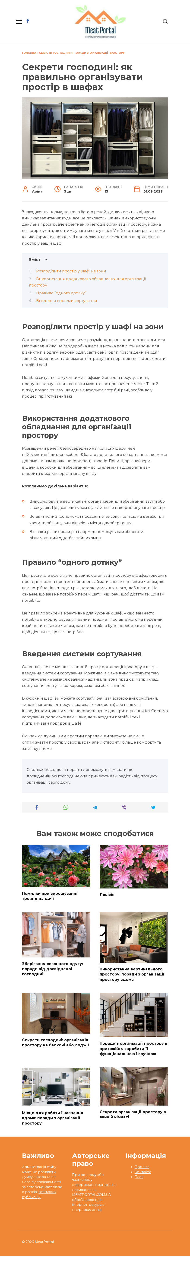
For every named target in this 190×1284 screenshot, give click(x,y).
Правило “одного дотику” (61, 293)
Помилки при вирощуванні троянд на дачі (49, 896)
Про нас (142, 1167)
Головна (29, 52)
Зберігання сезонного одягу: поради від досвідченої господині (52, 968)
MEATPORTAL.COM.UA (91, 1195)
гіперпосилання (86, 1210)
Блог (139, 1177)
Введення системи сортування (66, 301)
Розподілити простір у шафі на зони (71, 271)
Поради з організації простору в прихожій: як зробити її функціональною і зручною (133, 1048)
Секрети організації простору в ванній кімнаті (133, 1114)
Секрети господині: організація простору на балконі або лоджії (55, 1042)
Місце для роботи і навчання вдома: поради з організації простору (52, 1118)
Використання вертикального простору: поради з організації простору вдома (132, 974)
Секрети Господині (55, 52)
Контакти (143, 1172)
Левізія (107, 894)
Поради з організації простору (99, 52)
